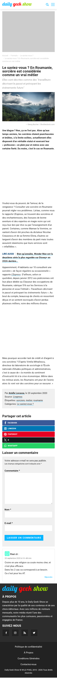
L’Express (16, 274)
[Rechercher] (47, 5)
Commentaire (12, 470)
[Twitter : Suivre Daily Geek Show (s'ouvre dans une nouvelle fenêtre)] (34, 632)
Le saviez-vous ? (25, 404)
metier (29, 400)
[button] (53, 4)
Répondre (48, 577)
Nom (8, 509)
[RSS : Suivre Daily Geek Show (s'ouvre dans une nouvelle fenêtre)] (24, 632)
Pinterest (12, 434)
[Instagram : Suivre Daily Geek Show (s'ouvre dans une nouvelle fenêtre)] (15, 632)
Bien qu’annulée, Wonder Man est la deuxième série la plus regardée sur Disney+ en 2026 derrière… (27, 257)
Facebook (12, 423)
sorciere (20, 400)
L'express (17, 396)
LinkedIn (12, 428)
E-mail (9, 523)
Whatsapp (12, 446)
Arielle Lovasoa (16, 393)
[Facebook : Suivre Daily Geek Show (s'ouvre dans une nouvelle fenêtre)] (5, 632)
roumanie (38, 400)
